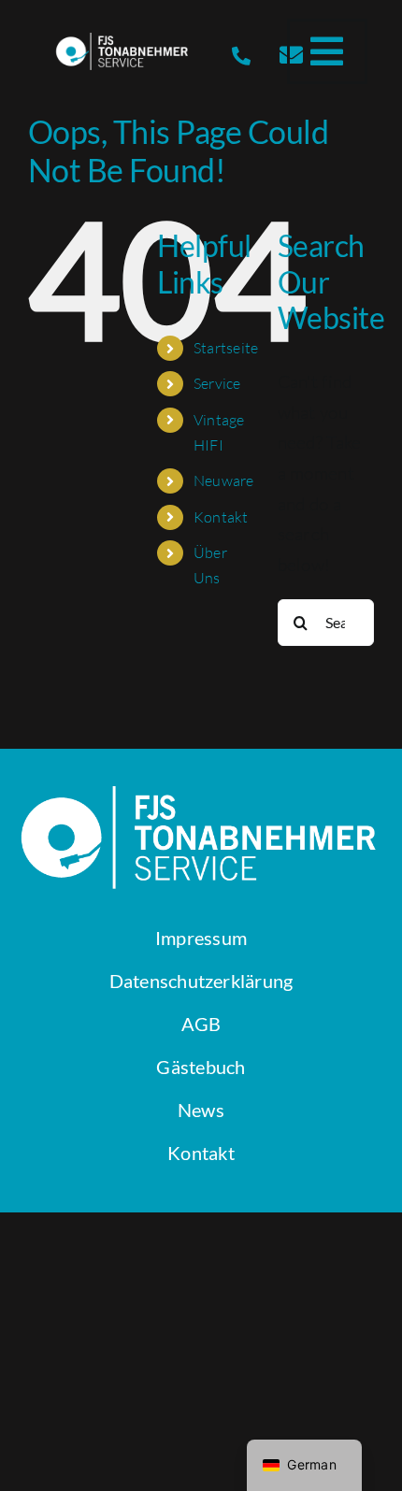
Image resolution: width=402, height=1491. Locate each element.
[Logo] (122, 41)
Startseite (226, 347)
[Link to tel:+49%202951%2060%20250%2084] (241, 56)
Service (217, 383)
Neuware (224, 480)
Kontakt (221, 517)
